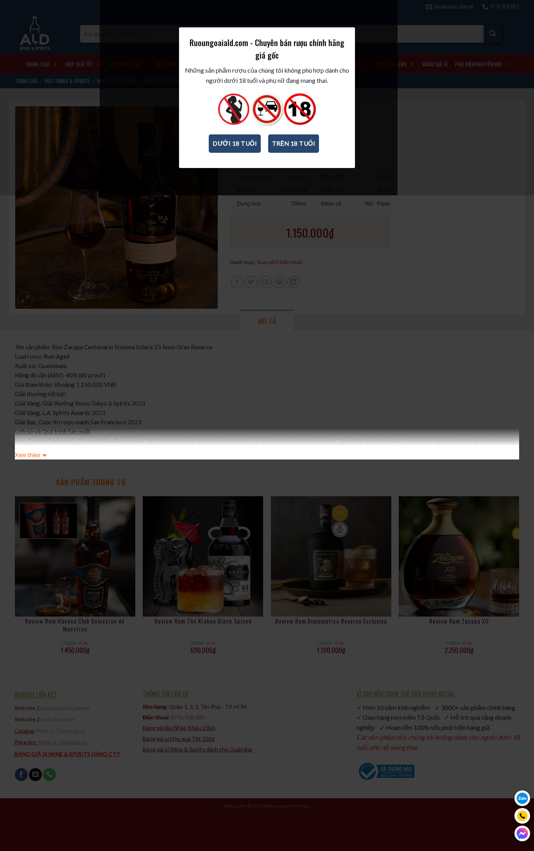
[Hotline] (522, 816)
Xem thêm (27, 454)
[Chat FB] (522, 833)
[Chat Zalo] (522, 798)
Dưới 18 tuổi (235, 143)
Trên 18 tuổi (293, 143)
